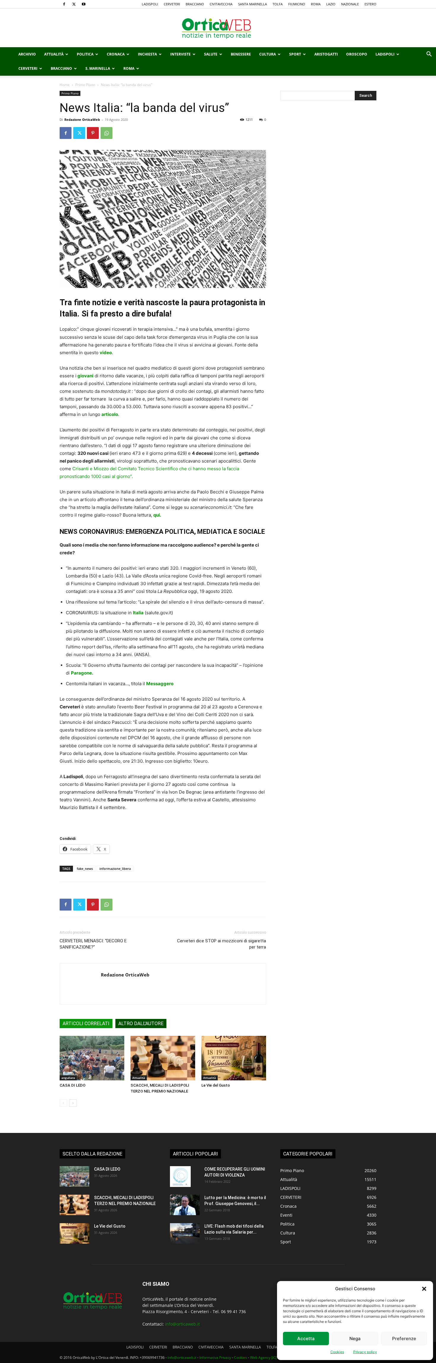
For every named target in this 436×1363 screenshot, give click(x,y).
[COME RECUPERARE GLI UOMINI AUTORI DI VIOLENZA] (180, 1176)
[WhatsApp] (106, 133)
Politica (85, 54)
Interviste (180, 54)
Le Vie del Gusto (215, 1085)
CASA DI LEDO (72, 1085)
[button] (424, 1289)
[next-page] (73, 1103)
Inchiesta (147, 54)
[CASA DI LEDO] (92, 1058)
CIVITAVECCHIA (221, 4)
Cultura (267, 54)
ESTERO (370, 4)
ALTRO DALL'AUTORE (140, 1023)
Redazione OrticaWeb (82, 119)
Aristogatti (326, 54)
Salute (210, 54)
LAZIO (330, 4)
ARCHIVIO (27, 54)
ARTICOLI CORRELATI (86, 1023)
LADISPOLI (150, 4)
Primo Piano (85, 84)
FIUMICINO (296, 4)
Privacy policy (365, 1352)
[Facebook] (64, 4)
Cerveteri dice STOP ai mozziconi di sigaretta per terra (221, 944)
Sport (295, 54)
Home (65, 84)
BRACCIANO (195, 4)
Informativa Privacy (215, 1357)
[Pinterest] (93, 133)
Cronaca (116, 54)
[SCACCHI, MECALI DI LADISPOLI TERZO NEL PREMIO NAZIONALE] (163, 1058)
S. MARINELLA (97, 68)
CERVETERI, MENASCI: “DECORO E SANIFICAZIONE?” (93, 944)
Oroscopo (356, 54)
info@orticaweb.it (182, 1324)
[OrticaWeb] (218, 28)
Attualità (53, 54)
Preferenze (404, 1338)
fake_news (85, 868)
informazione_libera (115, 868)
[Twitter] (73, 4)
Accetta (306, 1338)
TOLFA (278, 4)
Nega (355, 1338)
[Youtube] (83, 4)
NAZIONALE (350, 4)
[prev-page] (63, 1103)
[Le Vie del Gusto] (233, 1058)
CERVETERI (172, 4)
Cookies (337, 1352)
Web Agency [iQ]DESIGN (270, 1357)
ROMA (316, 4)
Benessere (241, 54)
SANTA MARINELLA (252, 4)
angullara (68, 1078)
